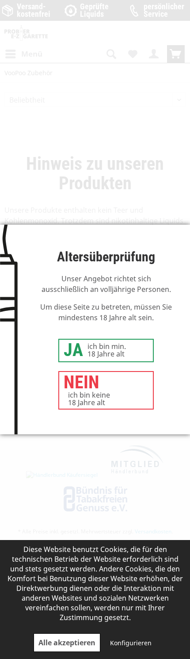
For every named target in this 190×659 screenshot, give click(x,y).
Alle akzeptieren (66, 643)
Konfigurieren (131, 643)
